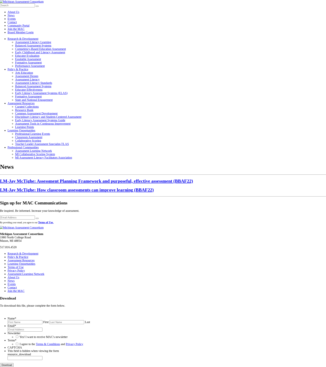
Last (87, 322)
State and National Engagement (34, 99)
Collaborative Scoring (28, 140)
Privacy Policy (16, 270)
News (11, 15)
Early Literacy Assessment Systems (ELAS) (41, 93)
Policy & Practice (18, 69)
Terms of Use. (46, 222)
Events (12, 18)
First (45, 322)
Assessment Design (26, 76)
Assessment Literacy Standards (33, 82)
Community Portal (18, 25)
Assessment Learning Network (33, 150)
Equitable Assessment (28, 59)
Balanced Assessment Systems (33, 45)
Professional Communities (23, 147)
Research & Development (23, 38)
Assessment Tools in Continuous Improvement (43, 123)
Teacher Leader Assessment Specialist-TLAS (42, 144)
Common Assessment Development (36, 113)
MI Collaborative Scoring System (35, 154)
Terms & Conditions (48, 344)
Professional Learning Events (32, 133)
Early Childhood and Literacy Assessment (40, 52)
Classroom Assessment (28, 137)
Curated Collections (27, 106)
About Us (13, 12)
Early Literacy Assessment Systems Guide (40, 120)
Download (7, 365)
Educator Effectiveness (28, 89)
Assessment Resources (21, 103)
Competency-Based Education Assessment (40, 49)
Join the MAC (16, 29)
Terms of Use (16, 267)
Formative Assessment (28, 62)
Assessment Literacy (27, 79)
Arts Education (24, 72)
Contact (12, 22)
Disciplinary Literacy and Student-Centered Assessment (48, 116)
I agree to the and (51, 344)
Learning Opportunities (21, 130)
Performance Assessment (30, 66)
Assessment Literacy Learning (33, 42)
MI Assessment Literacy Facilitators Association (43, 157)
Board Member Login (21, 32)
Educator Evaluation (27, 55)
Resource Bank (24, 110)
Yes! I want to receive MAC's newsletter (43, 337)
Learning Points (24, 127)
